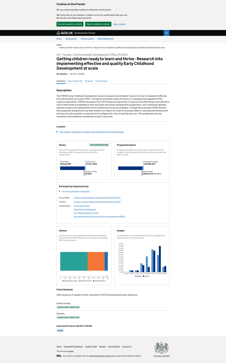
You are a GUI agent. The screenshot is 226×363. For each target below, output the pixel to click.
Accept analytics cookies (70, 24)
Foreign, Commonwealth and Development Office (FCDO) (97, 198)
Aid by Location (87, 39)
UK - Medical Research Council (86, 213)
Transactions (101, 81)
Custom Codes (91, 346)
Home (59, 39)
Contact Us (126, 346)
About (59, 346)
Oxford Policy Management (85, 209)
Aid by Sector (71, 39)
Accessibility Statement (73, 346)
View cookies (119, 24)
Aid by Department (106, 39)
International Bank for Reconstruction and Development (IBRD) (99, 216)
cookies (70, 351)
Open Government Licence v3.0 (102, 356)
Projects (89, 81)
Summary (61, 81)
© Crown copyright (162, 356)
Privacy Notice (114, 346)
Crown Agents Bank (82, 206)
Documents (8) (75, 81)
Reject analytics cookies (98, 24)
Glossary (102, 346)
